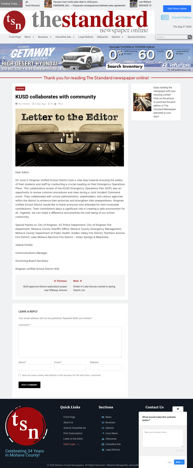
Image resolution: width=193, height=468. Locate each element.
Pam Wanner (24, 103)
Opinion (116, 36)
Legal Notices (86, 36)
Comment (25, 324)
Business (43, 36)
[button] (4, 58)
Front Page (15, 36)
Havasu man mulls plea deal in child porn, (54, 1)
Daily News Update (177, 8)
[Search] (189, 37)
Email (58, 362)
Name (23, 362)
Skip (170, 462)
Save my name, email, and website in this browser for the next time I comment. (61, 375)
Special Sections (137, 36)
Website (94, 362)
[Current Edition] (165, 17)
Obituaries (102, 36)
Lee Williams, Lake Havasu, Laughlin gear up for (143, 1)
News (28, 36)
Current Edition (181, 17)
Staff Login (69, 444)
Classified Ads (63, 36)
